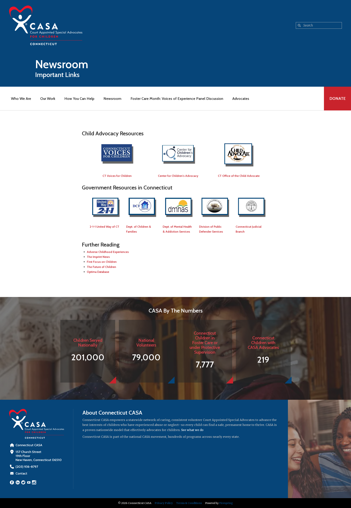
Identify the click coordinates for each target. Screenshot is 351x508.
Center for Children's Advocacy (178, 176)
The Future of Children (101, 267)
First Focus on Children (102, 262)
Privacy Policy (164, 503)
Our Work (47, 98)
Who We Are (21, 98)
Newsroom (112, 98)
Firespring (226, 503)
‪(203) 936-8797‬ (27, 467)
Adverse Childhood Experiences (108, 252)
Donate (337, 98)
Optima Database (98, 272)
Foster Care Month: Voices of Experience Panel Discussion (177, 98)
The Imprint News (98, 257)
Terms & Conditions (189, 503)
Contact (21, 473)
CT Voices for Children (117, 176)
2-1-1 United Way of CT (104, 226)
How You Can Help (79, 98)
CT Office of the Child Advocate (239, 176)
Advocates (240, 98)
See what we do (192, 430)
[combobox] (319, 25)
